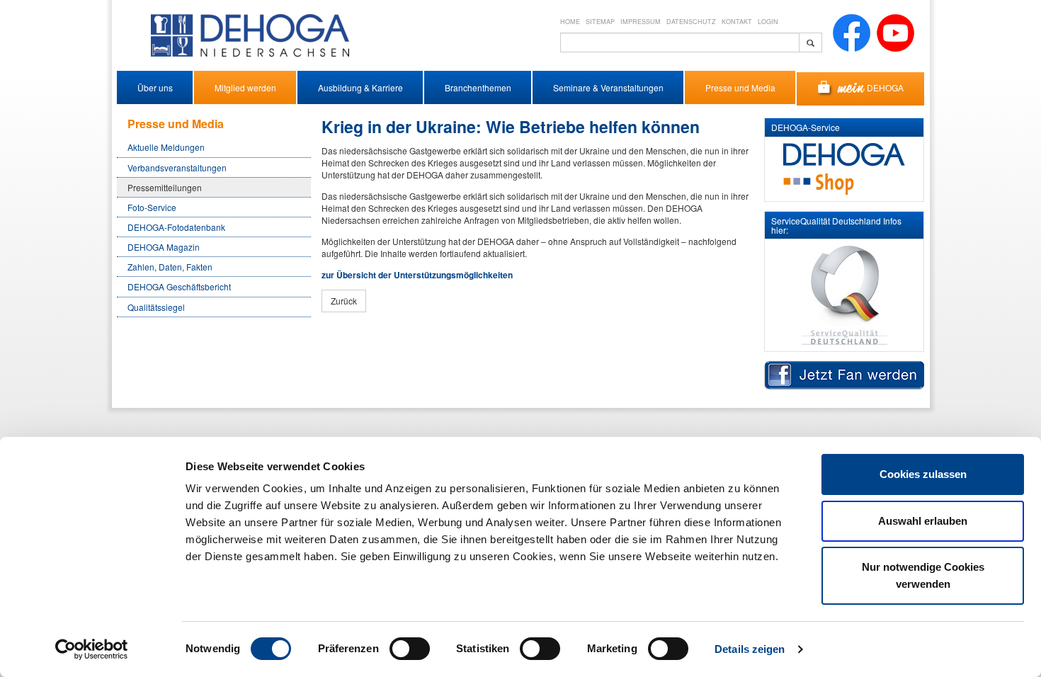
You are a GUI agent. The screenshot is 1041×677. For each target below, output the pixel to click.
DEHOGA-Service (805, 127)
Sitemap (600, 21)
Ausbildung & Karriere (360, 87)
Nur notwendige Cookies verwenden (923, 575)
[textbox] (680, 42)
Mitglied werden (245, 87)
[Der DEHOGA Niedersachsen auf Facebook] (851, 31)
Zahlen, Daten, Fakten (169, 267)
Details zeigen (750, 649)
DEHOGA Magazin (163, 247)
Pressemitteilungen (164, 187)
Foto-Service (151, 207)
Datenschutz (691, 21)
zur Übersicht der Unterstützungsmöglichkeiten (417, 274)
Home (570, 21)
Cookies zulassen (923, 474)
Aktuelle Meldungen (166, 147)
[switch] (409, 648)
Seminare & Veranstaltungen (608, 87)
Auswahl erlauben (922, 521)
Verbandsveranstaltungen (177, 167)
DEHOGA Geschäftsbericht (179, 286)
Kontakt (737, 21)
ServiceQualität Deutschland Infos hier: (836, 225)
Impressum (640, 21)
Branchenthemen (478, 87)
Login (768, 21)
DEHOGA (885, 87)
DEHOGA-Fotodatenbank (176, 227)
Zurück (344, 301)
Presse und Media (740, 87)
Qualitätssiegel (156, 307)
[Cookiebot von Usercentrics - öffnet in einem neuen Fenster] (92, 649)
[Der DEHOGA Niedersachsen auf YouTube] (895, 31)
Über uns (155, 87)
